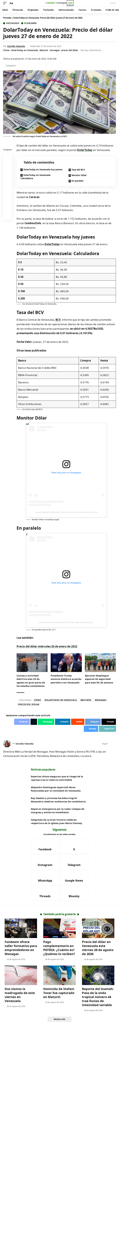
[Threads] (45, 893)
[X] (114, 743)
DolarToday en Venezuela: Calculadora (35, 177)
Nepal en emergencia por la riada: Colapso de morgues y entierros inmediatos (57, 810)
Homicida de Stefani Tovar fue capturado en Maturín (58, 993)
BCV (58, 319)
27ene (6, 50)
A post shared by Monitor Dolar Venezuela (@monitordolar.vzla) (66, 512)
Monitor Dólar (79, 175)
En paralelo (78, 180)
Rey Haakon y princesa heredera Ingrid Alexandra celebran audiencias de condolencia (58, 799)
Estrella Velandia (16, 46)
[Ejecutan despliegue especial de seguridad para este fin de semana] (100, 662)
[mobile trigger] (5, 3)
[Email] (7, 216)
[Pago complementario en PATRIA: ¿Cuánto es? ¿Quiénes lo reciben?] (59, 928)
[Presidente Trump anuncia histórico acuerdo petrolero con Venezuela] (66, 662)
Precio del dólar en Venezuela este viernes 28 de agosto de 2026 (97, 948)
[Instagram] (45, 861)
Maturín (44, 50)
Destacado (12, 23)
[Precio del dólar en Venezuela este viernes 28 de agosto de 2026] (98, 928)
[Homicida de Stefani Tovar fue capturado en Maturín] (59, 975)
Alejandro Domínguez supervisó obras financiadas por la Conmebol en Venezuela (56, 789)
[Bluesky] (74, 893)
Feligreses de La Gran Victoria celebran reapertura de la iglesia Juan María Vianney (56, 821)
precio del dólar (69, 50)
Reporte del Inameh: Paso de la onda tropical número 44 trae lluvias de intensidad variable (98, 997)
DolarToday (84, 150)
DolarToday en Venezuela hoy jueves (42, 169)
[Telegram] (74, 861)
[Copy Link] (60, 65)
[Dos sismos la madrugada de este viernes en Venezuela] (21, 975)
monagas (55, 50)
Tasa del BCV (78, 169)
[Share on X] (26, 65)
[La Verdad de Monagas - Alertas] (59, 3)
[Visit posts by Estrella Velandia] (7, 744)
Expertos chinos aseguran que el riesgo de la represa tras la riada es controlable (57, 778)
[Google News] (74, 877)
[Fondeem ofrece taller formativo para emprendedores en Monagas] (21, 928)
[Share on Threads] (54, 65)
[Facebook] (110, 743)
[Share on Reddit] (43, 65)
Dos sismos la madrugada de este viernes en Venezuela (20, 995)
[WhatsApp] (45, 877)
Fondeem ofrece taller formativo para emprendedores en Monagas (21, 948)
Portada (7, 17)
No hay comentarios (91, 50)
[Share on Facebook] (20, 65)
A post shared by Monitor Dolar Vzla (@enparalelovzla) (66, 622)
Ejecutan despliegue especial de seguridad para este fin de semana (99, 679)
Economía (30, 23)
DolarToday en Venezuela (24, 50)
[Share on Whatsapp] (32, 65)
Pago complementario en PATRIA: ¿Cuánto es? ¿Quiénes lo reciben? (59, 948)
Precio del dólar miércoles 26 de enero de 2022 (47, 646)
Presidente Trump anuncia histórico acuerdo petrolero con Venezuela (66, 679)
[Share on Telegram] (49, 65)
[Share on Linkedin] (37, 65)
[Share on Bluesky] (7, 208)
